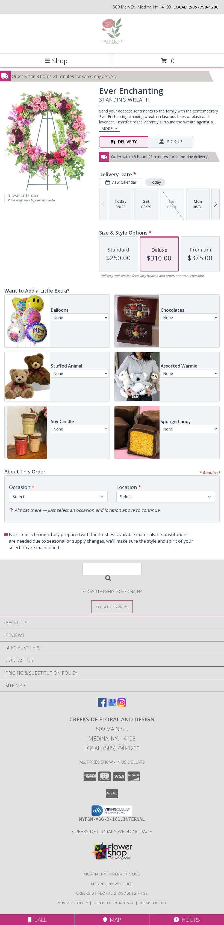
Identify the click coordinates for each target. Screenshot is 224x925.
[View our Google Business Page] (112, 705)
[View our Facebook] (102, 705)
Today (155, 182)
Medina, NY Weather (112, 883)
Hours (189, 919)
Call (39, 919)
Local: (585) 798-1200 (112, 748)
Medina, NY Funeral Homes (112, 874)
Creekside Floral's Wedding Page (112, 831)
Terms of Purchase (113, 902)
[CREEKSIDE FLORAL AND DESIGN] (112, 46)
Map (114, 919)
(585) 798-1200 (203, 7)
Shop (59, 60)
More (107, 128)
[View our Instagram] (121, 705)
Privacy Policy (72, 902)
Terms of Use (153, 902)
